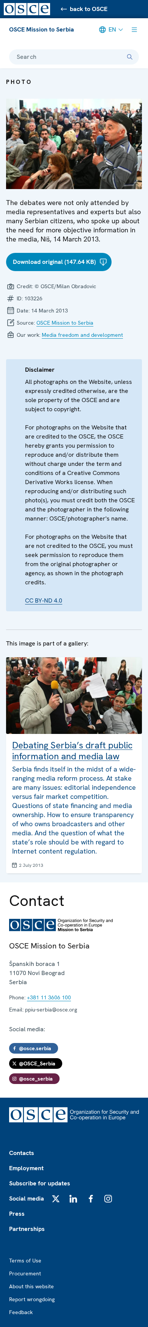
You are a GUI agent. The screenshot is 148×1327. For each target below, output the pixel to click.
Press (17, 1214)
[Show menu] (134, 29)
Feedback (21, 1312)
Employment (26, 1168)
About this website (31, 1286)
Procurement (25, 1273)
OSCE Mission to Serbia (41, 29)
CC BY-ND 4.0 (43, 600)
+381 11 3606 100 (49, 997)
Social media (26, 1198)
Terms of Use (25, 1260)
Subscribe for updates (39, 1183)
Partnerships (27, 1229)
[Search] (129, 57)
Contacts (21, 1153)
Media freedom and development (82, 334)
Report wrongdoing (32, 1299)
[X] (55, 1198)
